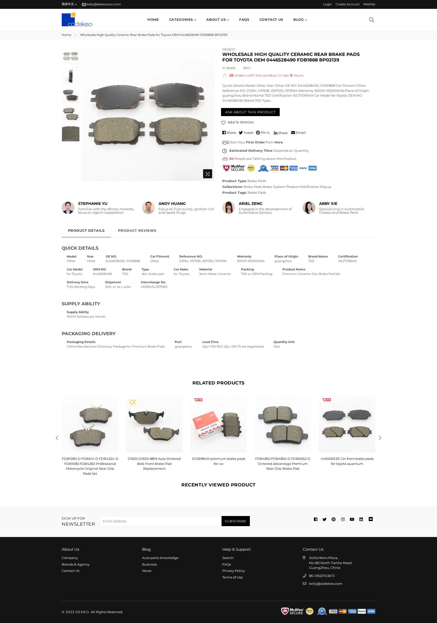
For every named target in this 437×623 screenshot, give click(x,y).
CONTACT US (271, 19)
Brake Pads (257, 181)
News (146, 571)
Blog (299, 19)
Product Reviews (137, 230)
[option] (148, 114)
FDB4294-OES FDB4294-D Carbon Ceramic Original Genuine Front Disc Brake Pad (347, 463)
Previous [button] (87, 114)
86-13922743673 (322, 576)
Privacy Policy (233, 571)
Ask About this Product (250, 112)
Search (228, 558)
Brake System (274, 187)
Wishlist (369, 4)
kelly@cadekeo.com (325, 584)
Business (149, 564)
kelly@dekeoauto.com (103, 4)
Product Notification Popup (308, 187)
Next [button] (208, 114)
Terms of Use (232, 577)
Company (70, 558)
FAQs (244, 19)
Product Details (86, 230)
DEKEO (228, 49)
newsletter (78, 521)
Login (327, 4)
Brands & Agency (76, 564)
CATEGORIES (181, 19)
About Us (216, 19)
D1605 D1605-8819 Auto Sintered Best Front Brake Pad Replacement (90, 463)
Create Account (348, 4)
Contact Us (70, 571)
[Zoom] (207, 173)
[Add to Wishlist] (112, 407)
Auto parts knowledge (160, 558)
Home (153, 19)
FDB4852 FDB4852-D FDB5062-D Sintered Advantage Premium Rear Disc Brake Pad (218, 463)
